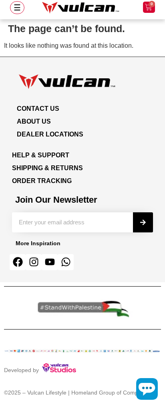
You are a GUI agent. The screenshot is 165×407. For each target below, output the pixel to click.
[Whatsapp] (66, 262)
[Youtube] (50, 262)
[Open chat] (147, 389)
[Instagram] (34, 262)
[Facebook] (18, 262)
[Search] (143, 222)
